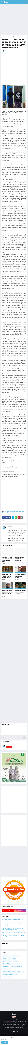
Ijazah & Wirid (6, 963)
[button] (1, 2)
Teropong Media (5, 946)
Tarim (23, 971)
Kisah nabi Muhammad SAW (17, 966)
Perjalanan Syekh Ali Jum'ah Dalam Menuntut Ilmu (19, 559)
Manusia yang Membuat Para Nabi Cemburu (20, 591)
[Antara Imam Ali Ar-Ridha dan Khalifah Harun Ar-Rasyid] (7, 569)
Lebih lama (24, 737)
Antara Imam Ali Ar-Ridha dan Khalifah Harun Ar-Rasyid (7, 576)
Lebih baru (3, 737)
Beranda (4, 36)
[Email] (21, 517)
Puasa (18, 971)
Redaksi (10, 527)
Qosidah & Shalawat (7, 961)
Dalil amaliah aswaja (15, 963)
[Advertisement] (14, 19)
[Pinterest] (19, 517)
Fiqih (4, 955)
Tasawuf (9, 512)
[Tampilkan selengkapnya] (3, 520)
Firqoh (9, 958)
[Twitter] (13, 517)
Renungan (4, 512)
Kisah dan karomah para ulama (13, 955)
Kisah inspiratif (10, 36)
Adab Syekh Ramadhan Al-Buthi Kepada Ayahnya (20, 576)
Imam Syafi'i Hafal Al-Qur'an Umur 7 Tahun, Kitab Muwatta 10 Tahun (7, 559)
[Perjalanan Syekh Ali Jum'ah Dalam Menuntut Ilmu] (20, 552)
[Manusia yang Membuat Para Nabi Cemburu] (20, 585)
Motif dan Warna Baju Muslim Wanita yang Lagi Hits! (14, 932)
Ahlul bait (15, 958)
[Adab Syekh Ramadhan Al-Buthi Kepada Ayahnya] (20, 569)
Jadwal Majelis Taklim (7, 976)
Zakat (16, 974)
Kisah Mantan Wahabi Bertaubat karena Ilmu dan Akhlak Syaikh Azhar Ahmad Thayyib (7, 593)
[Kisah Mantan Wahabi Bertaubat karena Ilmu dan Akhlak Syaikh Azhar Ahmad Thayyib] (7, 585)
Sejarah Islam (6, 966)
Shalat (4, 958)
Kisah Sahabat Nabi (7, 969)
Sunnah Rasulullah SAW (8, 974)
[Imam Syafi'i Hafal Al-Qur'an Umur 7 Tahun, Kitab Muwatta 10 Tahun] (7, 552)
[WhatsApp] (16, 517)
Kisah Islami (15, 511)
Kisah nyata (21, 511)
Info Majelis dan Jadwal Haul (9, 971)
